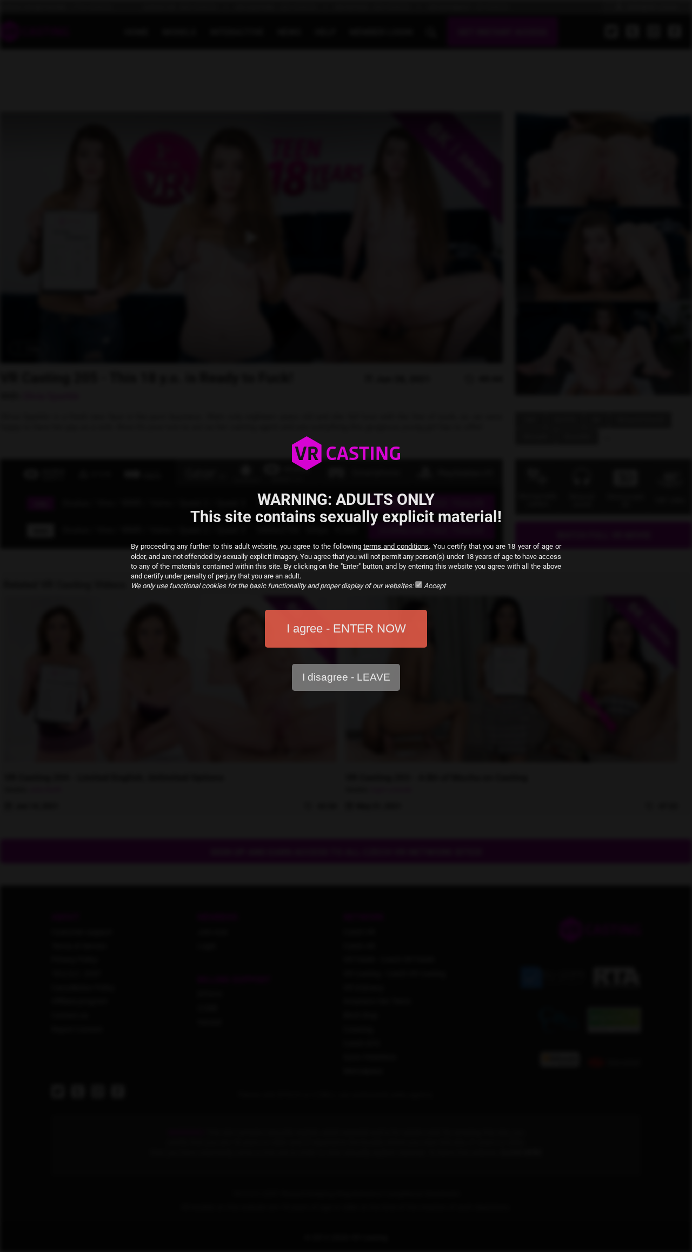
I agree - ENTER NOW (346, 628)
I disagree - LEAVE (346, 677)
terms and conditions (396, 546)
